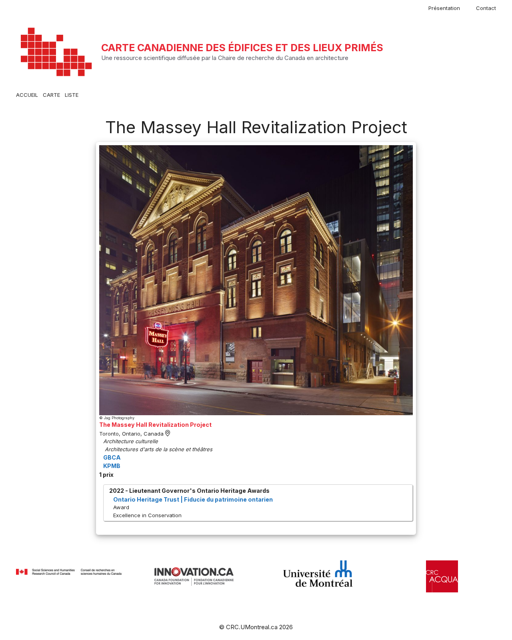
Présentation (444, 8)
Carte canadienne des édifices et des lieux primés (242, 48)
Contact (486, 8)
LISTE (71, 95)
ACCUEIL (27, 95)
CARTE (51, 95)
